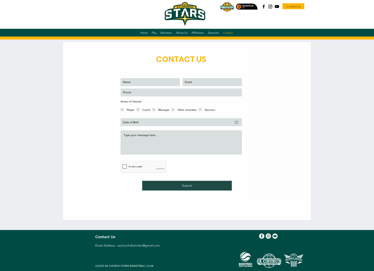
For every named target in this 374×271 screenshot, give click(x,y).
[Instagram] (270, 6)
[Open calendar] (236, 122)
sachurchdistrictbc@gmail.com (138, 245)
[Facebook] (263, 6)
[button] (154, 33)
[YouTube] (277, 6)
